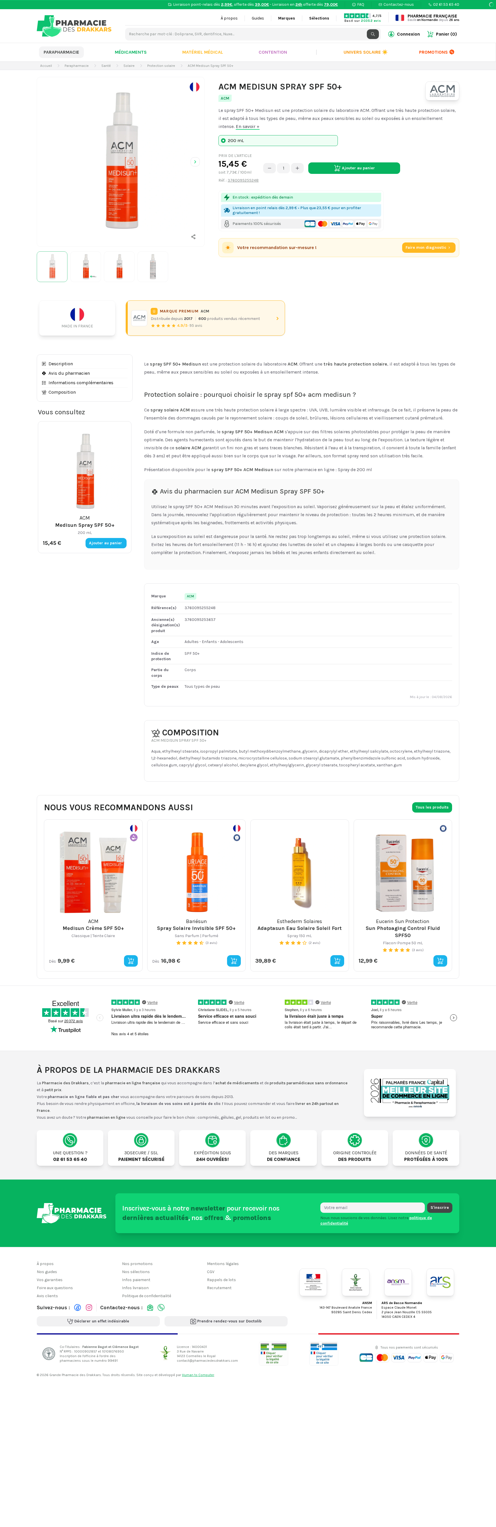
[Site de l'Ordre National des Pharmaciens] (355, 1282)
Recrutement (219, 1287)
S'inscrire (440, 1207)
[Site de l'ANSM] (398, 1282)
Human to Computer (198, 1375)
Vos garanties (50, 1279)
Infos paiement (136, 1279)
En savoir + (247, 126)
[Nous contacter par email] (150, 1307)
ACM (225, 98)
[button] (193, 237)
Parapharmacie (61, 52)
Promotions (433, 52)
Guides (258, 18)
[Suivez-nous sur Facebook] (77, 1307)
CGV (210, 1271)
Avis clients (47, 1295)
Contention (273, 52)
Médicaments (131, 52)
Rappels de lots (221, 1279)
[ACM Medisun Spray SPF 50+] (121, 161)
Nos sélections (136, 1271)
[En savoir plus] (194, 87)
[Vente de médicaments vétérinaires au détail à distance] (323, 1353)
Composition (62, 392)
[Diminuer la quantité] (269, 168)
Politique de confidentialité (146, 1295)
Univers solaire (366, 52)
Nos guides (47, 1271)
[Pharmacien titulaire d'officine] (273, 1353)
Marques (286, 18)
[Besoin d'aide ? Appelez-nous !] (161, 1307)
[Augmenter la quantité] (297, 168)
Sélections (319, 18)
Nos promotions (137, 1263)
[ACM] (442, 90)
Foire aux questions (55, 1287)
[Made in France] (79, 318)
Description (61, 363)
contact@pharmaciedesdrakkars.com (207, 1360)
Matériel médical (202, 52)
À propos (229, 18)
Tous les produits (432, 807)
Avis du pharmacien (69, 373)
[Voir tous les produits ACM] (139, 318)
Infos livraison (135, 1287)
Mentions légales (223, 1263)
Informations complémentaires (81, 382)
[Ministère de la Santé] (313, 1282)
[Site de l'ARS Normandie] (440, 1282)
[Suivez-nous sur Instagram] (89, 1307)
